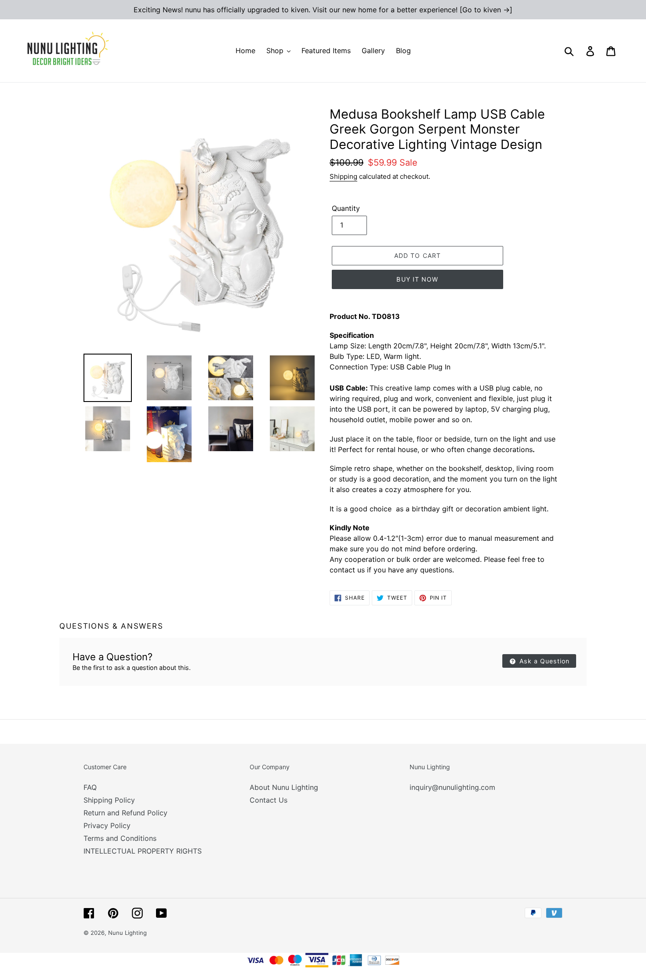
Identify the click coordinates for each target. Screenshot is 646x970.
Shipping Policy (109, 800)
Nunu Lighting (127, 932)
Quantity (346, 208)
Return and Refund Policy (125, 812)
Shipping (343, 176)
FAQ (90, 787)
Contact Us (268, 800)
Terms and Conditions (119, 838)
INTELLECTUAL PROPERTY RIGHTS (142, 851)
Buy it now (417, 279)
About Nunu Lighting (284, 787)
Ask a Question (543, 661)
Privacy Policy (107, 825)
